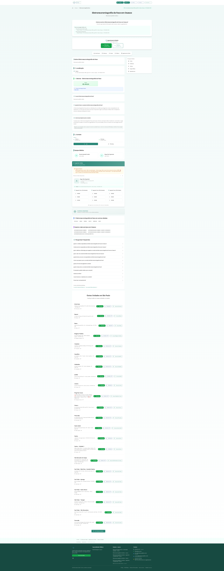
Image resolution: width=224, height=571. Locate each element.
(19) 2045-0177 (108, 346)
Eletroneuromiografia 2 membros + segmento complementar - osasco (121, 555)
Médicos (117, 53)
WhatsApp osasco (138, 551)
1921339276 (110, 385)
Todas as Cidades (100, 539)
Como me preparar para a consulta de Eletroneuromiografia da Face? (89, 260)
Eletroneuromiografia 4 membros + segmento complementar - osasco (121, 561)
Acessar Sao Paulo (118, 471)
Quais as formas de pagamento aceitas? (82, 263)
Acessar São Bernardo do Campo (116, 460)
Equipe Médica (132, 68)
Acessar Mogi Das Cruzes (117, 396)
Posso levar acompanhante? (80, 280)
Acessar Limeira (119, 385)
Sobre (131, 61)
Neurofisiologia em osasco (97, 549)
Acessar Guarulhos (118, 356)
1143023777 (111, 325)
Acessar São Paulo (118, 502)
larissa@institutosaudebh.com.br (141, 553)
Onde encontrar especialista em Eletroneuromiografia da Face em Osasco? (90, 247)
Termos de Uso (141, 567)
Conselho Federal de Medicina (79, 287)
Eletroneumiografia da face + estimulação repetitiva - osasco (120, 550)
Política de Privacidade (134, 567)
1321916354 (110, 449)
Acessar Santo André (118, 428)
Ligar (87, 143)
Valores (111, 53)
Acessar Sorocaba (118, 522)
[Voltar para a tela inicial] (77, 2)
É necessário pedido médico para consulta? (83, 270)
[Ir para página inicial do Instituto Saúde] (81, 547)
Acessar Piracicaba (118, 417)
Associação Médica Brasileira (91, 287)
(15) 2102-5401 (108, 522)
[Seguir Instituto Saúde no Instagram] (73, 558)
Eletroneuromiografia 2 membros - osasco (120, 552)
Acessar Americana (118, 306)
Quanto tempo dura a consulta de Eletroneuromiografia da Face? (88, 267)
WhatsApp (112, 143)
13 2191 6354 (110, 438)
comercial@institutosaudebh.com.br (141, 555)
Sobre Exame (97, 53)
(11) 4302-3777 (109, 315)
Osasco (76, 7)
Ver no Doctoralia (81, 555)
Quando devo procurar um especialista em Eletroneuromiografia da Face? (90, 257)
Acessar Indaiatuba (118, 366)
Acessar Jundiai (119, 376)
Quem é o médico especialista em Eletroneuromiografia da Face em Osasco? (90, 243)
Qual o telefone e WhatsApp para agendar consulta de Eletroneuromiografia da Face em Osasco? (95, 250)
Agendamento (132, 71)
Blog (122, 567)
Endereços (105, 53)
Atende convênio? (77, 273)
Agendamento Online (126, 53)
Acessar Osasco (119, 407)
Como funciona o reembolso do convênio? (83, 276)
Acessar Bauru (119, 325)
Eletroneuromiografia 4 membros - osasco (120, 558)
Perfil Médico (126, 567)
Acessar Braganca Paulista (117, 335)
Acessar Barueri (119, 315)
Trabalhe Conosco (148, 567)
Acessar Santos (119, 438)
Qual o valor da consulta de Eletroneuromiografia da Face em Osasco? (89, 253)
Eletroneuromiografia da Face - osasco (120, 563)
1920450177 (108, 306)
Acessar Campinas (118, 346)
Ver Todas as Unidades (99, 531)
